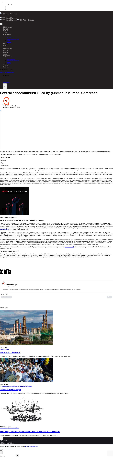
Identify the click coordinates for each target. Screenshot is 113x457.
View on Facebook (6, 297)
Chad (1, 349)
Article (2, 386)
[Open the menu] (0, 12)
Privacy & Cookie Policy (7, 72)
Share (109, 297)
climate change (8, 386)
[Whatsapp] (5, 272)
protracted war (4, 229)
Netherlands (11, 428)
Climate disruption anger (10, 390)
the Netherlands (27, 386)
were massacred (69, 247)
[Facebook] (1, 272)
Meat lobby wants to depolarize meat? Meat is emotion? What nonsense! (30, 432)
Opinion (6, 349)
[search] (17, 455)
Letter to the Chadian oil (10, 353)
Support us (6, 82)
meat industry (4, 428)
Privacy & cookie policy (31, 446)
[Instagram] (9, 272)
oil (3, 349)
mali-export (15, 386)
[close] (1, 24)
